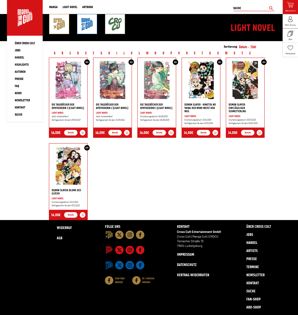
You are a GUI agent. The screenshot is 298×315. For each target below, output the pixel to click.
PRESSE (19, 79)
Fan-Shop (253, 299)
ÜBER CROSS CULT (25, 43)
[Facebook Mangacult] (140, 250)
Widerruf (64, 227)
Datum (243, 46)
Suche (250, 291)
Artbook (87, 7)
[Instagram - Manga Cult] (130, 250)
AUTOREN (20, 72)
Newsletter (255, 275)
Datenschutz (186, 264)
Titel (253, 46)
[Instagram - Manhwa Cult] (130, 265)
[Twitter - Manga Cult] (119, 250)
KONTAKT (20, 107)
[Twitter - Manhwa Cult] (119, 265)
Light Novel (70, 7)
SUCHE (18, 114)
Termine (252, 267)
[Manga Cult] (109, 250)
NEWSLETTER (22, 100)
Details (71, 132)
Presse (251, 258)
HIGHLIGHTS (22, 64)
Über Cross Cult (258, 226)
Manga (53, 7)
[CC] (109, 234)
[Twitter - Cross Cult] (119, 234)
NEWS (18, 93)
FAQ (17, 86)
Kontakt (252, 283)
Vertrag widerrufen (193, 275)
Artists (252, 250)
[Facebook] (140, 234)
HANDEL (19, 57)
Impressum (185, 254)
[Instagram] (130, 234)
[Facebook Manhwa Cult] (140, 265)
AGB (59, 238)
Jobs (249, 234)
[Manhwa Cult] (109, 265)
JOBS (17, 50)
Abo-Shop (253, 307)
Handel (251, 242)
